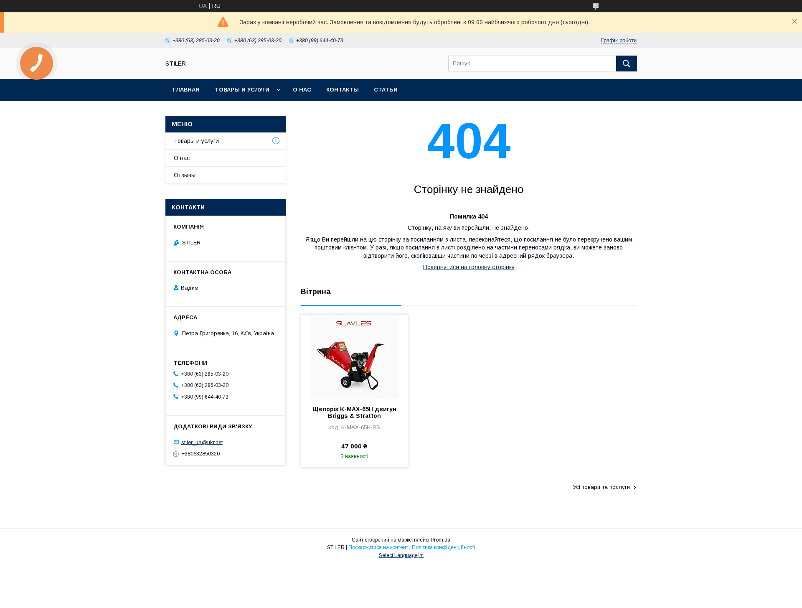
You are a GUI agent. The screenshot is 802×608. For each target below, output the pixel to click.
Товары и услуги (242, 89)
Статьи (386, 89)
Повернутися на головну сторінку (469, 267)
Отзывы (184, 175)
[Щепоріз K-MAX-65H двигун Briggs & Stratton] (354, 356)
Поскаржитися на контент (378, 547)
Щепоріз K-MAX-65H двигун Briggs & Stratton (354, 412)
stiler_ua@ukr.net (202, 442)
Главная (186, 89)
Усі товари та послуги (601, 487)
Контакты (342, 89)
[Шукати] (626, 63)
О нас (302, 89)
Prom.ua (440, 540)
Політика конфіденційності (443, 547)
